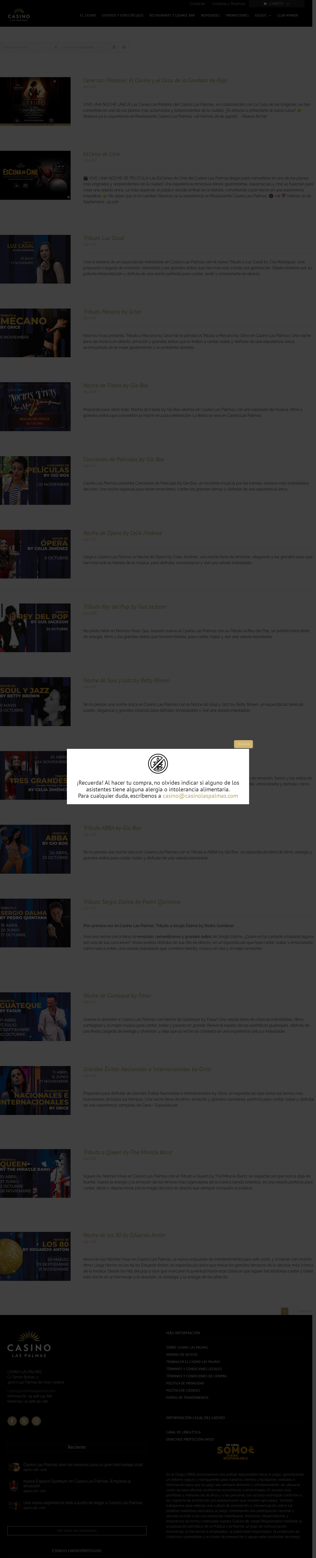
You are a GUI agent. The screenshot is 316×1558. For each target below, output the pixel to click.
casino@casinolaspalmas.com (200, 796)
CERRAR (243, 744)
